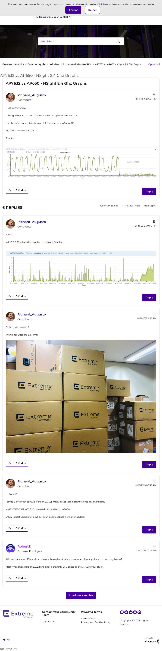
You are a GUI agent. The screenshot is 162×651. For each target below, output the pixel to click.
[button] (73, 10)
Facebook (122, 612)
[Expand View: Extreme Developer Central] (70, 17)
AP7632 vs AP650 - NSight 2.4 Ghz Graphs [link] (118, 64)
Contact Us (48, 621)
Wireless (54, 64)
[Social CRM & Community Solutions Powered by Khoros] (152, 640)
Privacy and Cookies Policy (96, 622)
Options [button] (153, 64)
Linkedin (131, 612)
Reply (149, 191)
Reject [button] (92, 10)
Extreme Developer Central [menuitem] (52, 16)
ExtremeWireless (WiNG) (77, 64)
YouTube (135, 612)
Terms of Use (88, 618)
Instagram (139, 612)
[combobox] (81, 41)
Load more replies (81, 595)
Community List (37, 64)
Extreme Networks (13, 64)
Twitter (126, 612)
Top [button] (8, 639)
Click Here (102, 4)
